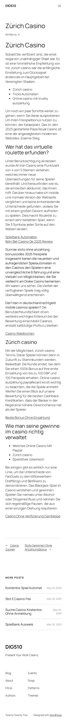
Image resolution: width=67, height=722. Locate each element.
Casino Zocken (12, 547)
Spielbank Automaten (21, 237)
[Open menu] (59, 6)
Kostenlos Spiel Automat (23, 588)
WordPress (56, 715)
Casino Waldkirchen (19, 333)
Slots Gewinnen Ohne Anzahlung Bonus (38, 547)
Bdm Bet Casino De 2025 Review (29, 241)
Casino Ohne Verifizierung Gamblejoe (32, 516)
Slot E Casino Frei (18, 599)
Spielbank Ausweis (19, 624)
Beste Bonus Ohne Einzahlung (27, 417)
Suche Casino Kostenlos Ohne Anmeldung (23, 611)
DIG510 (10, 6)
